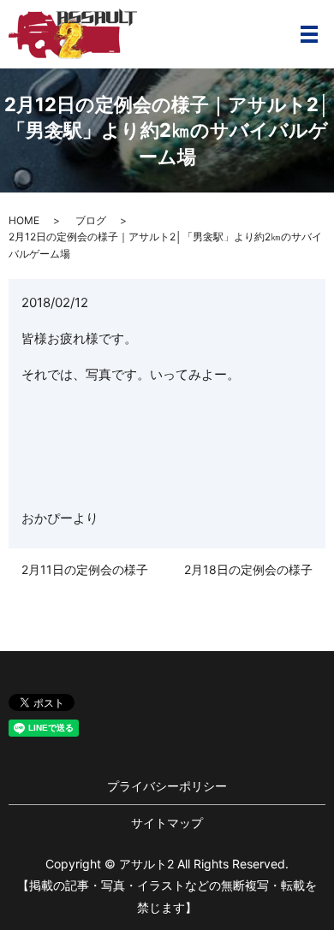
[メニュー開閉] (309, 34)
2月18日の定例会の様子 (248, 569)
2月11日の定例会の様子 (84, 569)
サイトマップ (167, 822)
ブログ (90, 220)
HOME (24, 220)
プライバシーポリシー (167, 786)
